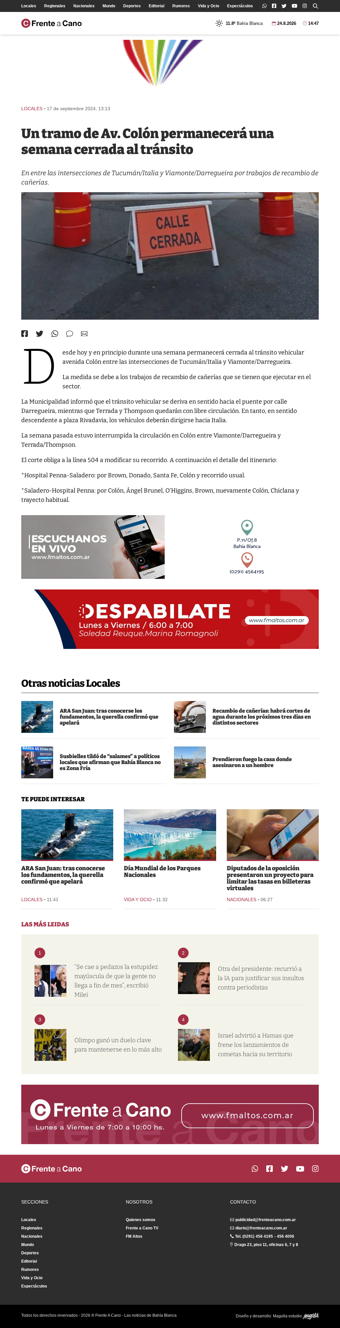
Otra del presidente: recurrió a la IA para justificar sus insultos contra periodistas (261, 978)
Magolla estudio (288, 1316)
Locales (28, 6)
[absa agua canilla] (190, 717)
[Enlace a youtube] (294, 6)
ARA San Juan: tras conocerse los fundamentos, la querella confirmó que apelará (109, 717)
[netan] (194, 1045)
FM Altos (134, 1236)
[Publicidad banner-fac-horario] (170, 1114)
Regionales (54, 6)
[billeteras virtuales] (273, 834)
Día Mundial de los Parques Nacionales (162, 872)
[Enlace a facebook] (274, 6)
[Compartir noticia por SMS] (69, 334)
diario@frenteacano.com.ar (261, 1228)
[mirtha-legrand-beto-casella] (50, 981)
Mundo (109, 6)
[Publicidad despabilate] (170, 619)
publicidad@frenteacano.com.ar (265, 1219)
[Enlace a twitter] (284, 6)
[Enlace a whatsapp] (264, 6)
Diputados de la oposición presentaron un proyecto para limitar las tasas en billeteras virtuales (270, 878)
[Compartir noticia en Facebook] (24, 333)
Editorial (156, 6)
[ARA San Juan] (37, 717)
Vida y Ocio (208, 6)
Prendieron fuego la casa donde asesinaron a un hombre (252, 762)
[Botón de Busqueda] (315, 6)
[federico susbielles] (37, 762)
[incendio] (190, 762)
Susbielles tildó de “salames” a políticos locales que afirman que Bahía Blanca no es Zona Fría (110, 762)
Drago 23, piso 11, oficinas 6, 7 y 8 (266, 1244)
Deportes (132, 6)
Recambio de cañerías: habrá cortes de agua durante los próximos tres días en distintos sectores (261, 717)
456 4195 (264, 1236)
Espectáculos (240, 6)
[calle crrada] (170, 256)
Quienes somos (140, 1219)
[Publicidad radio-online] (93, 547)
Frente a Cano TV (142, 1228)
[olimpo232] (50, 1045)
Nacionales (84, 6)
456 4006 (285, 1236)
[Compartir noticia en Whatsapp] (54, 333)
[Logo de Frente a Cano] (51, 23)
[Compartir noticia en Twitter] (39, 334)
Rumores (181, 6)
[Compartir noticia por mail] (84, 333)
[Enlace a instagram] (304, 6)
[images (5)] (170, 834)
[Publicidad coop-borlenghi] (170, 69)
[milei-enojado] (194, 978)
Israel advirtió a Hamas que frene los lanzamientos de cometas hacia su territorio (256, 1045)
